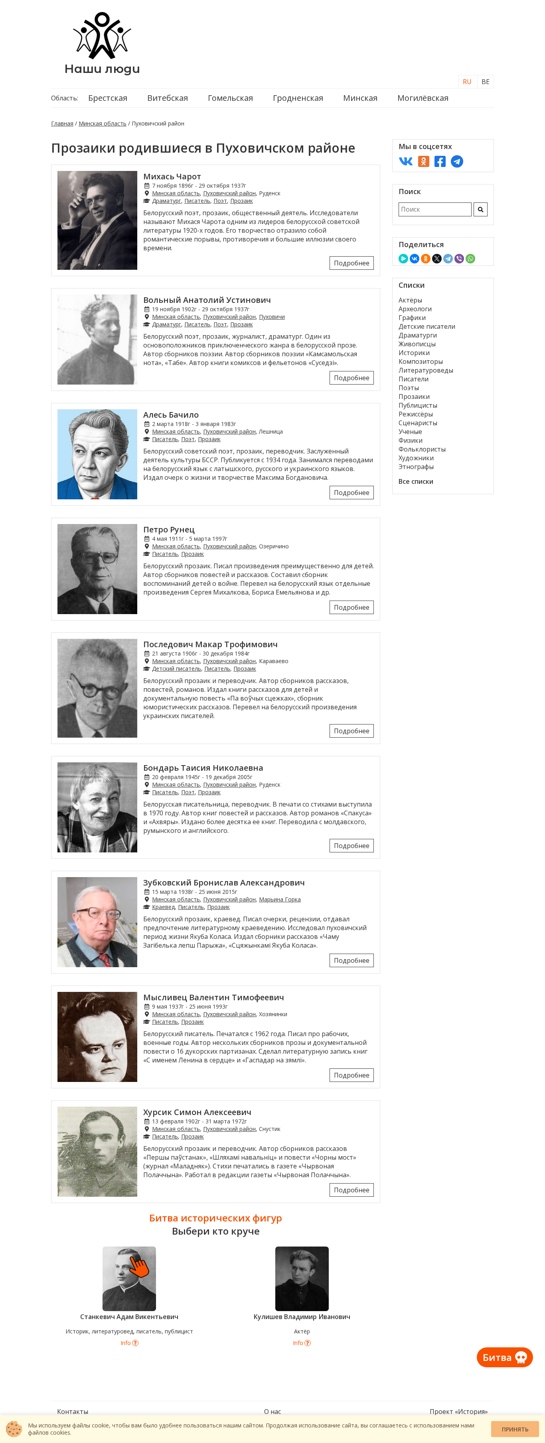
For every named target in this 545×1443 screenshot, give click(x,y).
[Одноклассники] (425, 258)
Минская (360, 97)
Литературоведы (426, 370)
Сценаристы (418, 422)
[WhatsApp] (470, 258)
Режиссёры (416, 414)
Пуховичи (272, 316)
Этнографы (416, 466)
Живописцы (417, 344)
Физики (411, 440)
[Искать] (481, 209)
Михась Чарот (172, 176)
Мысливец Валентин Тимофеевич (213, 997)
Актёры (410, 300)
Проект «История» (459, 1411)
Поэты (409, 387)
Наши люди (102, 68)
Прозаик (241, 200)
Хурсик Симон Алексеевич (197, 1112)
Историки (414, 352)
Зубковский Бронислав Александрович (224, 882)
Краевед (163, 907)
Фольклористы (422, 449)
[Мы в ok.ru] (423, 161)
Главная (62, 123)
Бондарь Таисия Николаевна (203, 767)
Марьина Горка (280, 899)
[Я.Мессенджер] (403, 258)
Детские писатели (427, 326)
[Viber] (459, 258)
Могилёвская (422, 97)
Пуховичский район (229, 193)
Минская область (102, 123)
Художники (416, 458)
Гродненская (298, 97)
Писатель (197, 200)
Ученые (410, 431)
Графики (412, 317)
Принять (515, 1429)
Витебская (167, 97)
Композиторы (421, 361)
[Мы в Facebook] (440, 161)
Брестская (107, 97)
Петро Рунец (169, 529)
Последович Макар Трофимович (210, 644)
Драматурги (418, 335)
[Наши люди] (102, 57)
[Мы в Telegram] (457, 161)
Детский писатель (176, 668)
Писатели (413, 379)
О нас (272, 1411)
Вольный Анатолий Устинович (207, 299)
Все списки (416, 481)
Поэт (220, 200)
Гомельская (230, 97)
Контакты (72, 1411)
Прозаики (414, 396)
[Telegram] (448, 258)
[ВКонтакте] (414, 258)
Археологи (415, 308)
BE (486, 81)
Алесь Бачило (171, 414)
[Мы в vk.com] (406, 161)
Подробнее (351, 263)
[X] (437, 258)
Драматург (166, 200)
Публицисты (418, 405)
